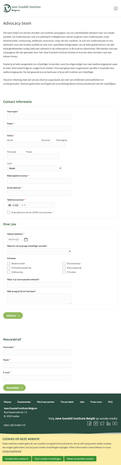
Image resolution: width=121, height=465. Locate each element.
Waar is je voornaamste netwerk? (23, 279)
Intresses (11, 258)
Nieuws (7, 402)
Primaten (71, 272)
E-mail (7, 372)
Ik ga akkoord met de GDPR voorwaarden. (33, 212)
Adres (10, 135)
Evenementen (24, 402)
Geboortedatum (15, 233)
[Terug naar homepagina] (22, 8)
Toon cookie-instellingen (48, 458)
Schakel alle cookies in (17, 458)
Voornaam (13, 111)
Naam (10, 123)
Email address (14, 187)
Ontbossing (17, 272)
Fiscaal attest (67, 402)
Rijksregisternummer (18, 175)
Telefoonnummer (16, 199)
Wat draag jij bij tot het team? (21, 291)
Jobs (82, 402)
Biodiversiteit (18, 263)
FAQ (110, 402)
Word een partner (46, 402)
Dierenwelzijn (74, 263)
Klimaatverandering (21, 267)
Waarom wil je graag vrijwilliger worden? (27, 246)
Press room (96, 402)
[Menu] (114, 8)
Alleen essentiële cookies (80, 458)
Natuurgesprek (74, 267)
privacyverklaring (11, 451)
